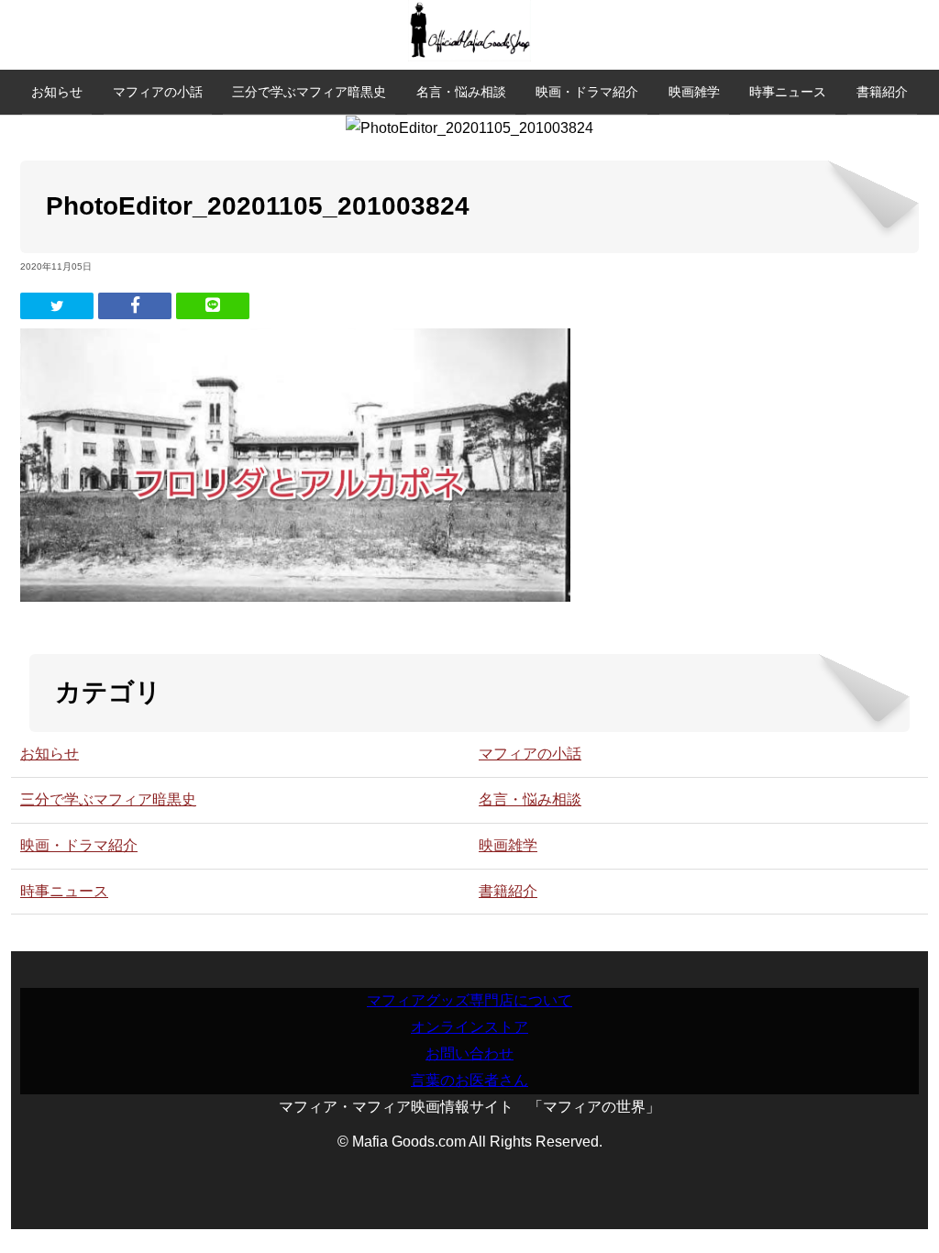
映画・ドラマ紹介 (587, 91)
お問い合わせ (469, 1053)
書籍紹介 (882, 91)
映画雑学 (694, 91)
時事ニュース (787, 91)
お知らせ (57, 91)
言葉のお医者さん (469, 1080)
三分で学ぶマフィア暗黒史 (309, 91)
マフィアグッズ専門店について (469, 1000)
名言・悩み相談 (461, 91)
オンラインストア (469, 1027)
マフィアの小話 (158, 91)
